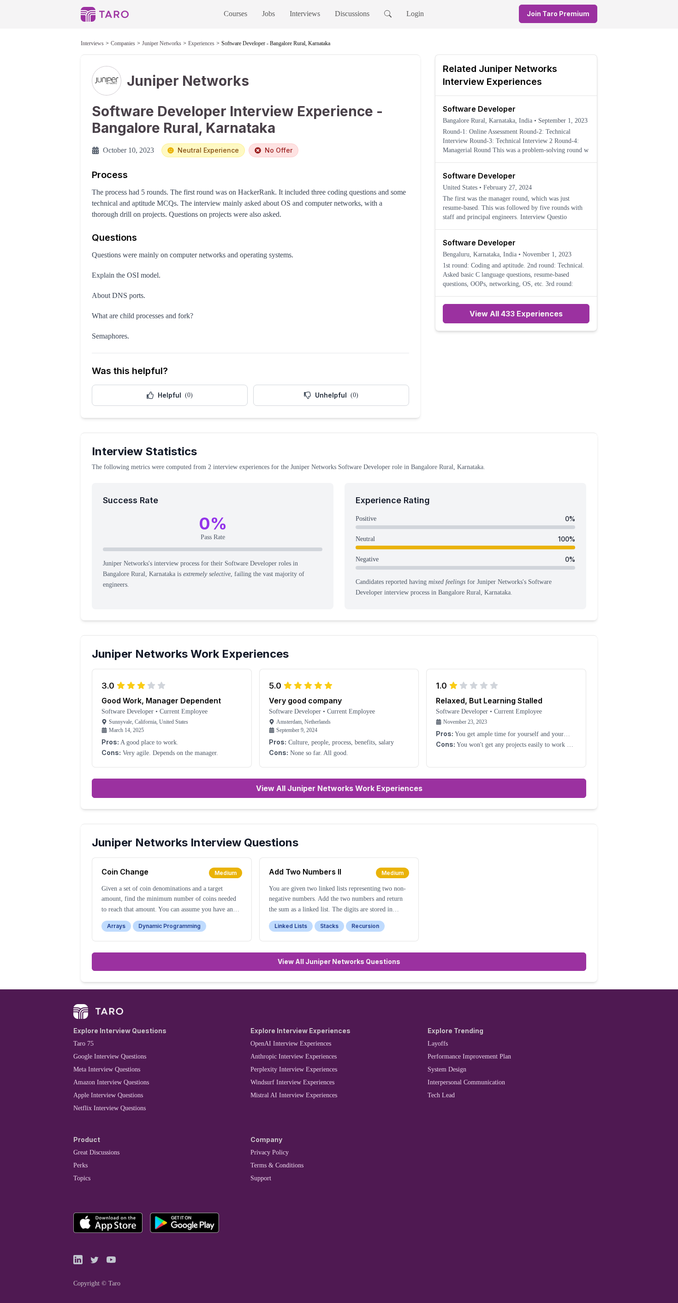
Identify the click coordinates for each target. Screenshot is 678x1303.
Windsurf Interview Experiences (292, 1082)
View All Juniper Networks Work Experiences (339, 788)
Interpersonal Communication (466, 1082)
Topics (81, 1178)
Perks (80, 1165)
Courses (235, 14)
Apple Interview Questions (108, 1095)
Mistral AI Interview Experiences (293, 1095)
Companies (123, 43)
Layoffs (438, 1043)
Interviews (305, 14)
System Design (447, 1069)
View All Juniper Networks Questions (339, 961)
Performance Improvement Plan (469, 1056)
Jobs (268, 14)
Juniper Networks (161, 43)
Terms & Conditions (276, 1165)
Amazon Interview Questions (111, 1082)
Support (260, 1178)
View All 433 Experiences (516, 313)
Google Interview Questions (109, 1056)
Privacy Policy (269, 1152)
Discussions (352, 14)
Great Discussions (96, 1152)
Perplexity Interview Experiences (293, 1069)
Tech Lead (441, 1095)
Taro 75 (83, 1043)
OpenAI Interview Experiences (290, 1043)
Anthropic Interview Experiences (293, 1056)
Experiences (201, 43)
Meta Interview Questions (106, 1069)
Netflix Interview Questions (109, 1108)
